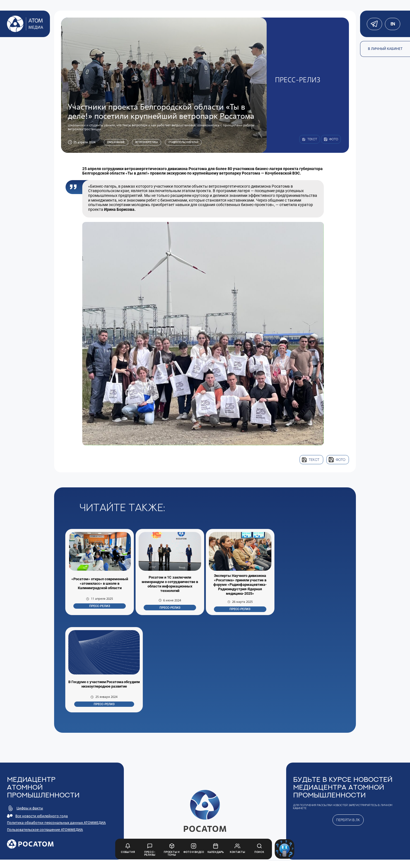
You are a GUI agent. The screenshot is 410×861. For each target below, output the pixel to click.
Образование (116, 142)
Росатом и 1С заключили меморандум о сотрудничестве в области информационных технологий (170, 584)
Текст (314, 459)
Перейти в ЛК (348, 820)
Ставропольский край (183, 142)
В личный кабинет (385, 48)
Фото (340, 459)
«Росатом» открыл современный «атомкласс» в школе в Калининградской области (99, 583)
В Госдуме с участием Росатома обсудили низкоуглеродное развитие (104, 684)
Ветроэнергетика (146, 142)
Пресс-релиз (99, 606)
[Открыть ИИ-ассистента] (284, 849)
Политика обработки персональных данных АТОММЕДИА (56, 822)
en (392, 23)
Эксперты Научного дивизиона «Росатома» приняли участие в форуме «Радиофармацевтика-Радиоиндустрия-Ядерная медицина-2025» (240, 585)
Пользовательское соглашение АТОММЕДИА (45, 829)
